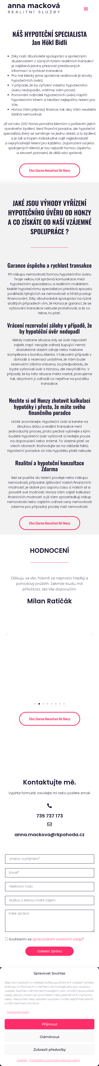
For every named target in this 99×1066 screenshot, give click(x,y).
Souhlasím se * (46, 939)
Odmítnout (49, 1037)
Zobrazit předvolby (49, 1049)
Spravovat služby (18, 1011)
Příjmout (49, 1024)
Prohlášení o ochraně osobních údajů (54, 1060)
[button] (85, 8)
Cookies (22, 1060)
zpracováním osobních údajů (57, 939)
